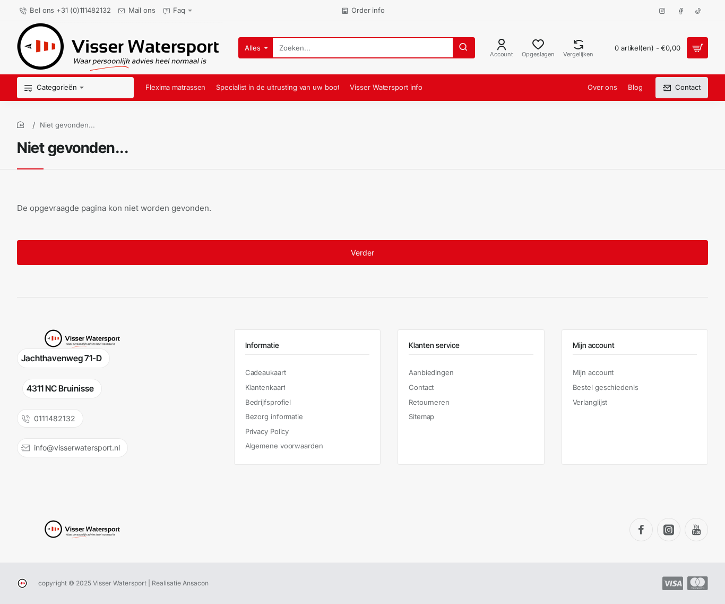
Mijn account (594, 345)
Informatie (262, 345)
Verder (362, 252)
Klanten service (434, 345)
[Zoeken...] (463, 47)
